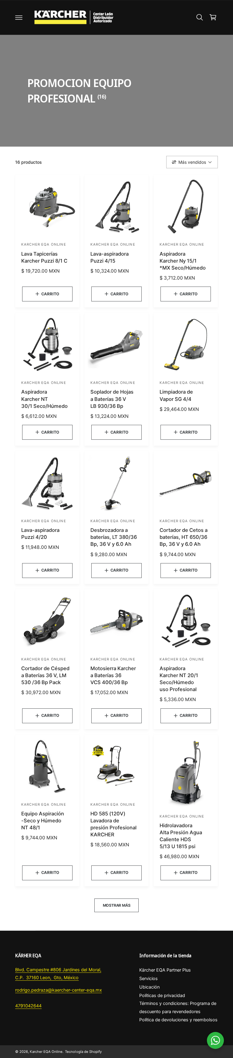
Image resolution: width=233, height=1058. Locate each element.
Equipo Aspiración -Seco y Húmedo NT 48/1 (42, 821)
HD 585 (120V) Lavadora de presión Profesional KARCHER (113, 824)
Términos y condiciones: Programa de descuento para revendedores (178, 1007)
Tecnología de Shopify (83, 1052)
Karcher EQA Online (46, 1052)
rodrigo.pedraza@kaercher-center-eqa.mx (58, 990)
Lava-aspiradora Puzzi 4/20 (40, 533)
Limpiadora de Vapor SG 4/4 (176, 395)
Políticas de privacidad (162, 995)
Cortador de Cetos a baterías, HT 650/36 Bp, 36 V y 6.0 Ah (184, 537)
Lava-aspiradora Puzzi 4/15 (109, 257)
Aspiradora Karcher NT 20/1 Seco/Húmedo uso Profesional (179, 678)
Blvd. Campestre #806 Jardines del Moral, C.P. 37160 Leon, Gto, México (58, 973)
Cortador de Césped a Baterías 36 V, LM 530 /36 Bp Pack (45, 675)
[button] (18, 17)
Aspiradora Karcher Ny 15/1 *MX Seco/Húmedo (183, 261)
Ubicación (149, 987)
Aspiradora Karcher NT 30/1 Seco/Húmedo (44, 399)
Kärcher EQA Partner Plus (165, 970)
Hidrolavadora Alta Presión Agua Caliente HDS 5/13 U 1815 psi (181, 835)
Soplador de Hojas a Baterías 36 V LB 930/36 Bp (111, 399)
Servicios (148, 978)
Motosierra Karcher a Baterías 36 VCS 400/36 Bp (113, 675)
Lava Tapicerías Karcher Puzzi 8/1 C (44, 257)
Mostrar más (116, 905)
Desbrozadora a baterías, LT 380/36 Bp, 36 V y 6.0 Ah (113, 537)
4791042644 (28, 1006)
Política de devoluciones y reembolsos (178, 1020)
